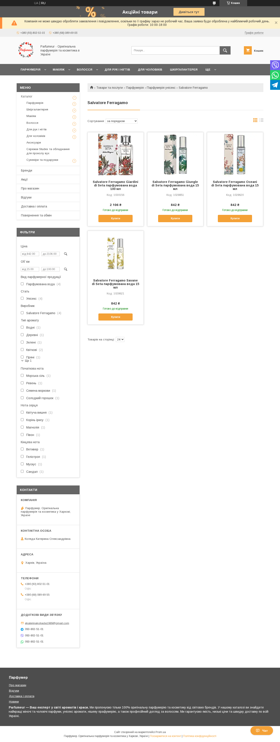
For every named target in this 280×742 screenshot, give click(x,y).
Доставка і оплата (34, 206)
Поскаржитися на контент (165, 736)
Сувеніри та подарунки (42, 159)
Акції (24, 179)
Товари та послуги (109, 87)
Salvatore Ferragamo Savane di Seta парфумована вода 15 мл (115, 284)
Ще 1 (28, 360)
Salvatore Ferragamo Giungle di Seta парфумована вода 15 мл (175, 185)
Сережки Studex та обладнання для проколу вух (48, 151)
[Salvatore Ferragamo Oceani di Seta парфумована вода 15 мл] (235, 154)
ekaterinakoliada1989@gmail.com (47, 623)
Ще (207, 69)
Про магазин (30, 188)
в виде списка (261, 121)
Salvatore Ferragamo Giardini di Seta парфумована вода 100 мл (115, 185)
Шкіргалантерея (184, 69)
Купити (115, 218)
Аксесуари (33, 142)
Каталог (26, 96)
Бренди (26, 170)
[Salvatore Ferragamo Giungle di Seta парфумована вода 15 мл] (175, 154)
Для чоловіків (150, 69)
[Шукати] (225, 50)
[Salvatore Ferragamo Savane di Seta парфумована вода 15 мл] (116, 253)
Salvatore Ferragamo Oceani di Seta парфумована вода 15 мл (235, 185)
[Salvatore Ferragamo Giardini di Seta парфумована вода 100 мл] (116, 154)
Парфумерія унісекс (161, 87)
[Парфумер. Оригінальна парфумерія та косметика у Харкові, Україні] (26, 58)
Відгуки (26, 197)
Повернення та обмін (36, 215)
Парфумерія (30, 69)
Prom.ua (161, 732)
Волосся (84, 69)
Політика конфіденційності (199, 736)
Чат (265, 730)
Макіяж (59, 69)
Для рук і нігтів (117, 69)
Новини (14, 701)
